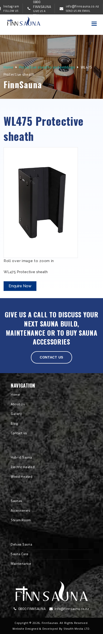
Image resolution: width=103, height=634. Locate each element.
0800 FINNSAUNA (31, 608)
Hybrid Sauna (21, 457)
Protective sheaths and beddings (47, 67)
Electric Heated (23, 466)
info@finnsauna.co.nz (71, 608)
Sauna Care (20, 553)
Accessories (20, 510)
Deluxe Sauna (21, 544)
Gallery (16, 413)
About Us (18, 404)
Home (8, 67)
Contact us (51, 357)
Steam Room (21, 519)
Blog (14, 423)
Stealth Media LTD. (77, 628)
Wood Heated (22, 476)
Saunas (16, 500)
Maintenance (21, 563)
